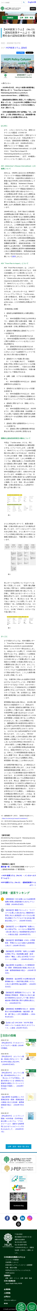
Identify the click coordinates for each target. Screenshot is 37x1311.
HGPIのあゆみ (10, 1273)
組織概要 (29, 1265)
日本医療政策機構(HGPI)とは (14, 1257)
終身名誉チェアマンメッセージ (15, 1265)
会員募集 (7, 1289)
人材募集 (7, 1293)
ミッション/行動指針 (12, 1259)
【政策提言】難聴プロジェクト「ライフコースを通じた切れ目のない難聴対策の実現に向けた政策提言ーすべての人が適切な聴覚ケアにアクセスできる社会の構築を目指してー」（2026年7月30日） (20, 915)
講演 (14, 256)
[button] (33, 8)
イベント (16, 1278)
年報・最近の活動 (11, 1267)
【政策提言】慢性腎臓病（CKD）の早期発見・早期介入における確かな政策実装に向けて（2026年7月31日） (20, 942)
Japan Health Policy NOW (13, 1283)
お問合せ (7, 1296)
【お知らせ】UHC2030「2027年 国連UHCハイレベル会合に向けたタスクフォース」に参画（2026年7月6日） (20, 1025)
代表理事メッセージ (11, 1262)
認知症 (24, 48)
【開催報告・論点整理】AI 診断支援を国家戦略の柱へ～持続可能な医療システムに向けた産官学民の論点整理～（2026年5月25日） (20, 983)
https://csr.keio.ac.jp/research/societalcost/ (14, 818)
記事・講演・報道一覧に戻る (18, 1146)
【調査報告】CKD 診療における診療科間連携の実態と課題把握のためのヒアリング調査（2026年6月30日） (20, 901)
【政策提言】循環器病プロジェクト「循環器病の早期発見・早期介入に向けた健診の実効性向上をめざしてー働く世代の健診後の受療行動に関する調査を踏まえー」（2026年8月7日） (20, 998)
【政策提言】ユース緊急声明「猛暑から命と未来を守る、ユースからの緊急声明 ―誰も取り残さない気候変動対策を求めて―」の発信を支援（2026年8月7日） (20, 930)
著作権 (6, 1303)
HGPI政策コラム (13, 48)
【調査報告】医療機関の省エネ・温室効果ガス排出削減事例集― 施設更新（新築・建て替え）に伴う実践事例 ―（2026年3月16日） (20, 1013)
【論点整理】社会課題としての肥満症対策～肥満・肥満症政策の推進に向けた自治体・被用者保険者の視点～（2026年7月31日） (20, 969)
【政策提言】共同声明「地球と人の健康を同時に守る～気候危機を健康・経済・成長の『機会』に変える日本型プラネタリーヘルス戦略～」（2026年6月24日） (20, 955)
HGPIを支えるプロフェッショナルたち (17, 1270)
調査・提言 (9, 1278)
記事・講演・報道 (26, 1278)
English (31, 2)
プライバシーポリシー (10, 1300)
